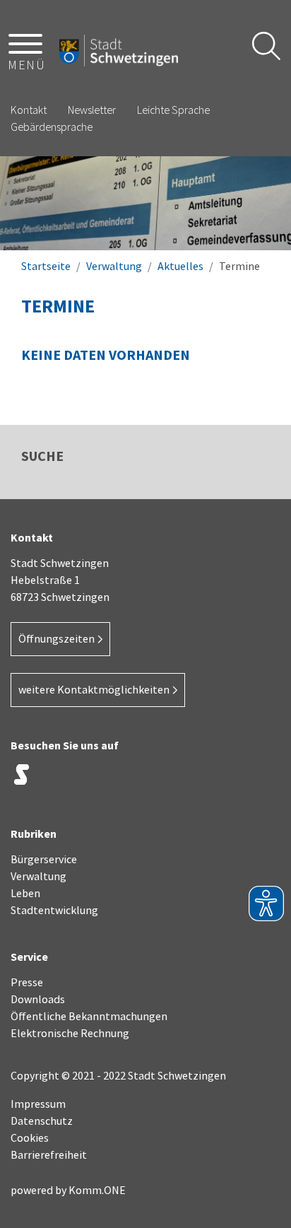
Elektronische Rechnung (70, 1033)
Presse (27, 982)
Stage (21, 775)
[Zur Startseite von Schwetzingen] (118, 50)
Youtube (162, 778)
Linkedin (127, 778)
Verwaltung (114, 266)
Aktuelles (180, 266)
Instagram (56, 778)
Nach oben (263, 1189)
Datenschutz (42, 1120)
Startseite (46, 266)
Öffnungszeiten (56, 638)
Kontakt (29, 110)
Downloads (38, 999)
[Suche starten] (266, 46)
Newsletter (92, 110)
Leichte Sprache (173, 110)
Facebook (91, 778)
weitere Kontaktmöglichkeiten (94, 689)
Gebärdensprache (52, 126)
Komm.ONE (97, 1190)
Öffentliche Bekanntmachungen (89, 1016)
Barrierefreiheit (49, 1154)
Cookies (30, 1137)
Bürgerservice (44, 859)
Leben (25, 893)
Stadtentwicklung (54, 910)
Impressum (38, 1104)
